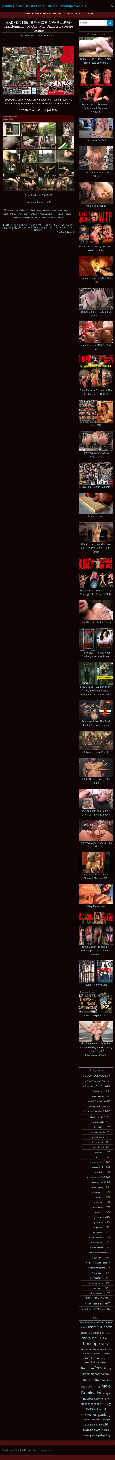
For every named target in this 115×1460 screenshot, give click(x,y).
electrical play (92, 1362)
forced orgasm (91, 1373)
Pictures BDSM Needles (97, 1309)
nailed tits (98, 1142)
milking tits (97, 1242)
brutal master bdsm (92, 1353)
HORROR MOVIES (96, 1298)
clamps (97, 1197)
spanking (103, 1415)
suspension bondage (21, 218)
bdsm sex (98, 1332)
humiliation (23, 214)
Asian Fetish (20, 210)
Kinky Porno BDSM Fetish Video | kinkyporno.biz (44, 6)
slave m (97, 1258)
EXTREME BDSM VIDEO (96, 1111)
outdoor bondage (63, 214)
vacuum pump (97, 1283)
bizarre (108, 1333)
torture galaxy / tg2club (98, 1177)
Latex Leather (97, 1096)
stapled (98, 1172)
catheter (97, 1192)
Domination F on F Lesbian (97, 1086)
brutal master (97, 1187)
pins (98, 1157)
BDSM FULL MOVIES (96, 1076)
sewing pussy (98, 1162)
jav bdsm (34, 214)
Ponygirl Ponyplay (97, 1106)
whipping (104, 1435)
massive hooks (98, 1132)
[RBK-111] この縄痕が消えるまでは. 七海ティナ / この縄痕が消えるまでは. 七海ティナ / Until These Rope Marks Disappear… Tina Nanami (39, 227)
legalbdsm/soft (97, 1237)
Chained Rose (65, 232)
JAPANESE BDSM (46, 36)
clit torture (97, 1202)
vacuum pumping (90, 1435)
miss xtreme (97, 1247)
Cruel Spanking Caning (97, 1081)
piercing (98, 1152)
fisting (108, 1369)
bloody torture (91, 1338)
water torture (57, 218)
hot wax (13, 214)
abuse (10, 210)
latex (99, 1387)
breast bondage (43, 210)
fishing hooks (98, 1122)
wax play (97, 1288)
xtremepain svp (97, 1293)
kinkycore (97, 1232)
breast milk (96, 1350)
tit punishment (97, 1424)
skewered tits (98, 1167)
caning (106, 1353)
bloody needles (97, 1117)
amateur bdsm (92, 1322)
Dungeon (104, 1358)
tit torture (36, 218)
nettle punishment (97, 1252)
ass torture (83, 1328)
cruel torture (57, 210)
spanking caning (97, 1268)
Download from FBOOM (38, 202)
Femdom (97, 1091)
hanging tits (97, 1227)
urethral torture (97, 1278)
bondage (31, 210)
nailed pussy (98, 1137)
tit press (97, 1273)
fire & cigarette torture (97, 1217)
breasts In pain (106, 1350)
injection (98, 1127)
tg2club (86, 1425)
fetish (5, 214)
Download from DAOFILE (38, 195)
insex (104, 1380)
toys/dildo (46, 218)
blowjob (106, 1338)
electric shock (97, 1207)
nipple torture (98, 1147)
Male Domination (47, 214)
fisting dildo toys (97, 1222)
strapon (84, 1420)
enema (67, 210)
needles (88, 1398)
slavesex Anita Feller (97, 1263)
